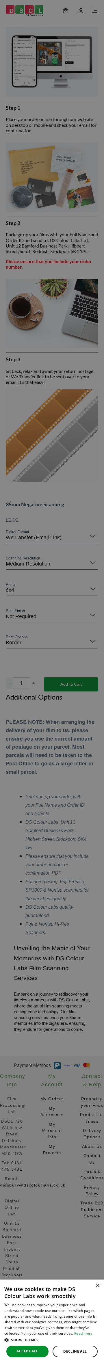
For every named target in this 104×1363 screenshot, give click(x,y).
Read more (83, 1333)
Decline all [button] (75, 1351)
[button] (52, 1339)
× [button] (97, 1286)
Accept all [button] (27, 1351)
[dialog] (52, 1321)
